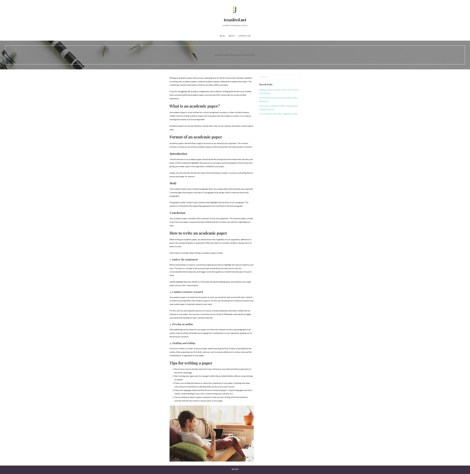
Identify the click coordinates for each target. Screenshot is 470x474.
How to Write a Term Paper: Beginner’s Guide (278, 114)
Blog (222, 36)
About (231, 36)
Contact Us (244, 36)
